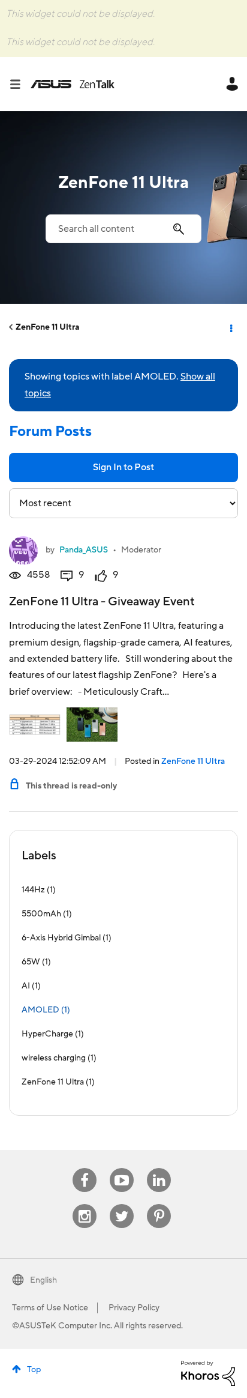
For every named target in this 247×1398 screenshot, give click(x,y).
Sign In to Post (123, 467)
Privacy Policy (134, 1308)
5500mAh (41, 914)
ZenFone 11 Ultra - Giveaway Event (102, 602)
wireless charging (54, 1058)
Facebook (84, 1168)
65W (31, 962)
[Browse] (20, 84)
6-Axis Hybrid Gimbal (61, 938)
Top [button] (34, 1369)
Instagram (84, 1204)
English (43, 1280)
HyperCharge (47, 1034)
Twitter (122, 1204)
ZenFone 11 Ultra (48, 327)
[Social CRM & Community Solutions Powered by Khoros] (208, 1373)
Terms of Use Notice (50, 1308)
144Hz (33, 890)
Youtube (121, 1168)
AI (26, 986)
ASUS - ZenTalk (73, 84)
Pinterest (159, 1204)
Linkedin (159, 1168)
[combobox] (123, 228)
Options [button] (230, 327)
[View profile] (23, 550)
